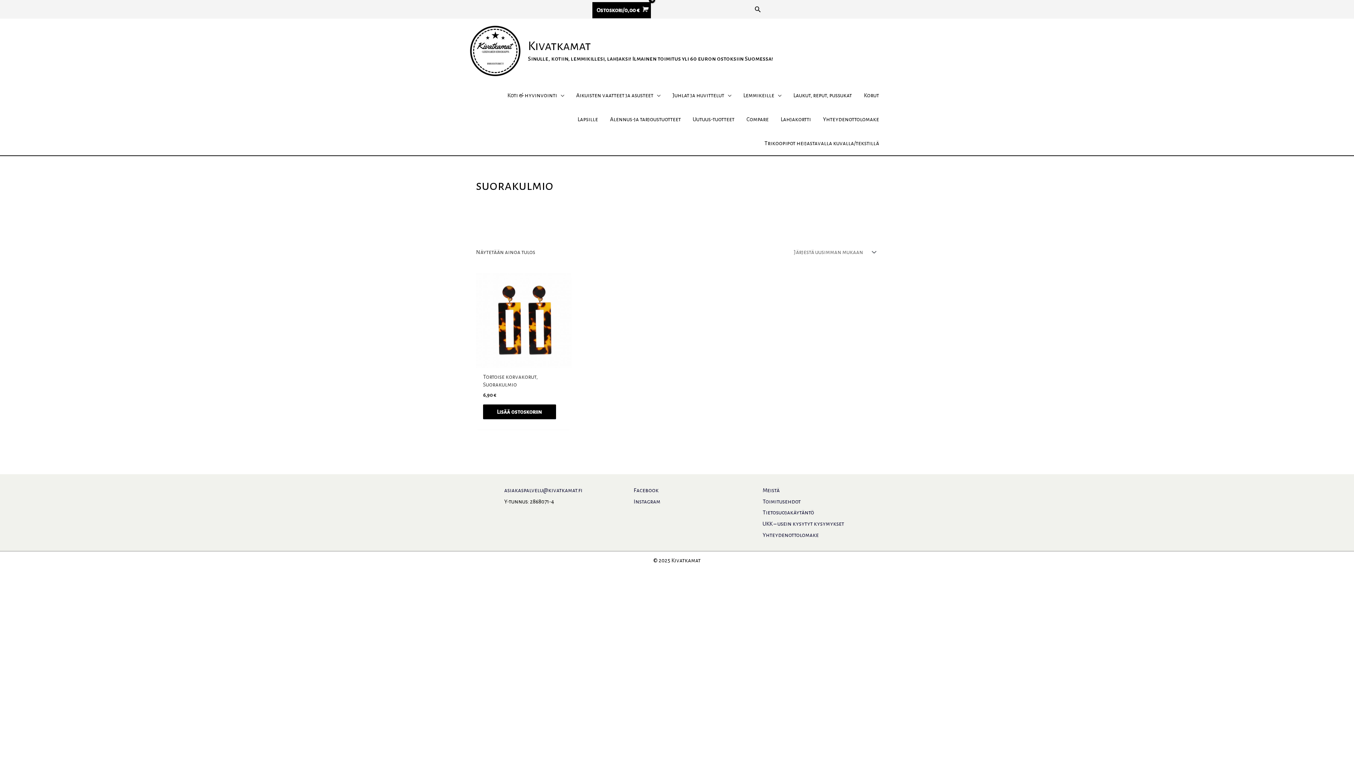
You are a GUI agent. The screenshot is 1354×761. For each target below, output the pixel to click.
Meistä (771, 490)
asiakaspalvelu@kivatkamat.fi (543, 490)
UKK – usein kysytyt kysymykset (803, 524)
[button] (758, 9)
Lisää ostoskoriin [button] (519, 412)
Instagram (647, 502)
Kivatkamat (559, 46)
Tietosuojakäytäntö (788, 512)
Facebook (646, 490)
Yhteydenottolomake (791, 535)
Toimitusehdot (782, 502)
